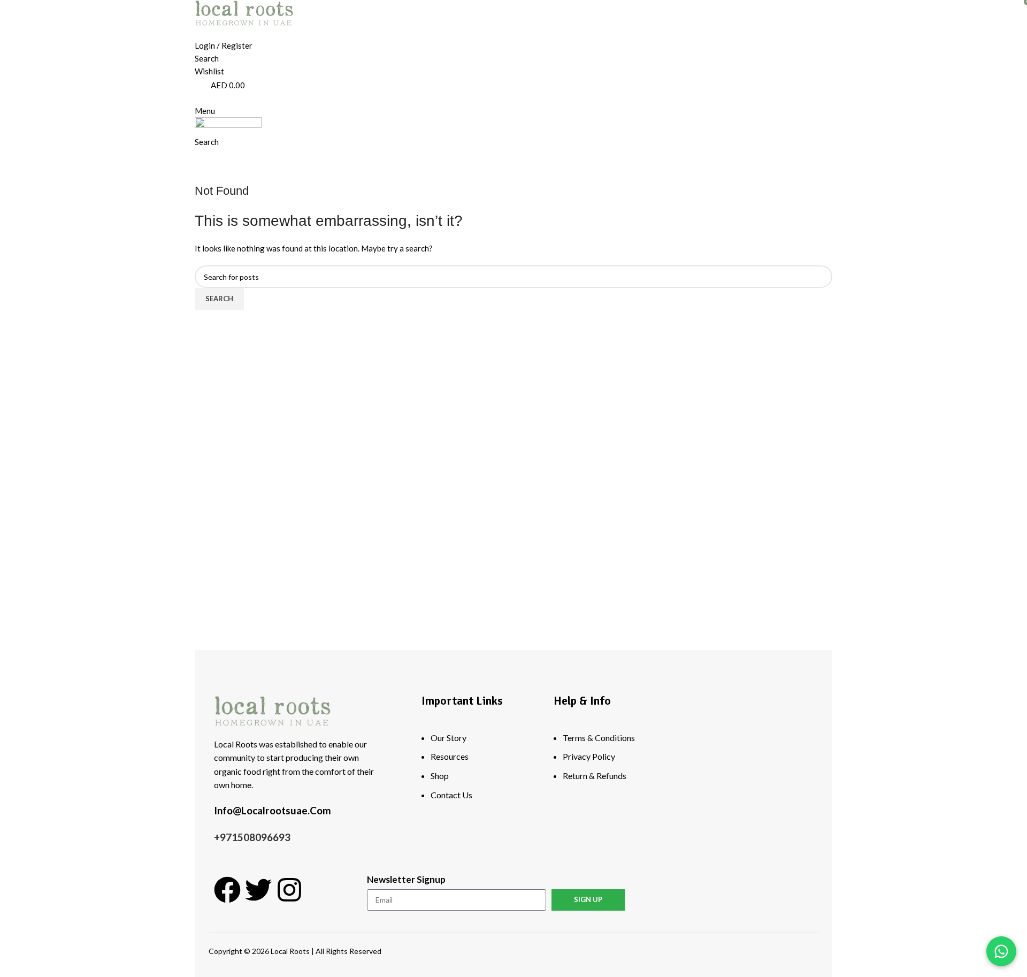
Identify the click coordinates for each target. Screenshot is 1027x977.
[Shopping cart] (198, 154)
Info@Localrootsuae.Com (272, 810)
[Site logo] (244, 12)
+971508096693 (252, 837)
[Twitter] (258, 889)
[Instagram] (289, 889)
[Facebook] (227, 889)
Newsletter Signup (406, 879)
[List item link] (479, 771)
